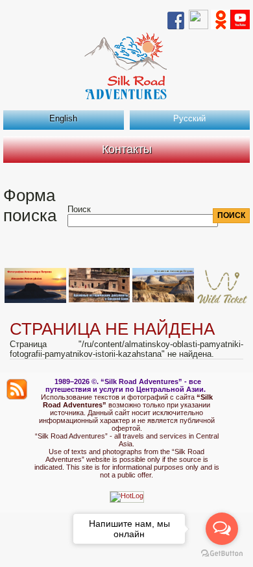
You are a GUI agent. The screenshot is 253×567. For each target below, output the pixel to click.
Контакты (127, 149)
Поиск (79, 209)
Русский (189, 118)
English (63, 118)
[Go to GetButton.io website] (222, 553)
